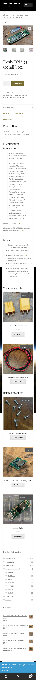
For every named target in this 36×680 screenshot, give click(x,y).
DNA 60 (10, 579)
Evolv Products (11, 559)
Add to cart (18, 84)
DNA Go (10, 572)
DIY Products (15, 95)
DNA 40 (10, 593)
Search (18, 676)
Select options (18, 382)
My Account (6, 676)
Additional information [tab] (14, 113)
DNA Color (11, 576)
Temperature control (17, 15)
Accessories (10, 596)
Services (8, 600)
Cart (28, 674)
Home (7, 15)
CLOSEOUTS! (10, 562)
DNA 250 (11, 582)
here (22, 231)
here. (18, 223)
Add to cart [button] (18, 334)
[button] (29, 28)
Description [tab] (8, 107)
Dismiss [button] (5, 670)
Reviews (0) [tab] (7, 119)
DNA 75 (27, 15)
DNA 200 (11, 586)
